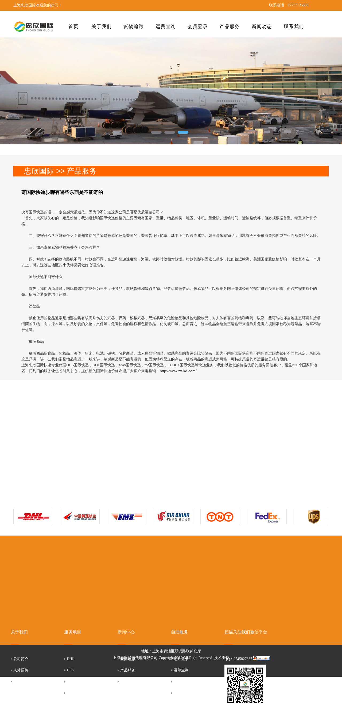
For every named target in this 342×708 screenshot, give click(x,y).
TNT (70, 681)
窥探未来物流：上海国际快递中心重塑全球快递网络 (200, 462)
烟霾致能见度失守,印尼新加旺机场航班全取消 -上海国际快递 (108, 470)
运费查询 (166, 26)
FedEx (72, 693)
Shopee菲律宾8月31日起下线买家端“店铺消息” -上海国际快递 (108, 437)
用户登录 (181, 659)
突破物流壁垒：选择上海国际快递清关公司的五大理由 (201, 453)
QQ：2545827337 (238, 659)
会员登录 (198, 26)
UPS (70, 670)
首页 (73, 26)
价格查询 (181, 681)
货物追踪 (133, 26)
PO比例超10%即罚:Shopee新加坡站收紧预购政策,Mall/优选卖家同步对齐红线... (115, 445)
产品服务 (230, 26)
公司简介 (20, 659)
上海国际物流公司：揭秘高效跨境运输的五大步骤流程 (201, 429)
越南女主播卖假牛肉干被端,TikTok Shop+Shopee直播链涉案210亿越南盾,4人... (114, 429)
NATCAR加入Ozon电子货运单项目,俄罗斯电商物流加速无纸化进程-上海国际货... (116, 462)
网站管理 (127, 681)
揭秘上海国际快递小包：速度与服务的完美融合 (198, 445)
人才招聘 (20, 670)
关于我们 (101, 26)
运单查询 (181, 670)
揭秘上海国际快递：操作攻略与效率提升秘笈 (197, 437)
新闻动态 (262, 26)
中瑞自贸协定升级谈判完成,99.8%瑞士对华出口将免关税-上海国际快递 (112, 453)
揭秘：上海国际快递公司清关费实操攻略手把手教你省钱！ (203, 470)
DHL (71, 659)
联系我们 (294, 26)
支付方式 (181, 693)
